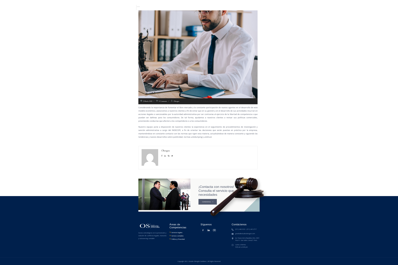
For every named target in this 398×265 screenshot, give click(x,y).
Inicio (149, 8)
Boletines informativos (241, 8)
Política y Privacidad (178, 239)
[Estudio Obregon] (136, 7)
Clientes (213, 8)
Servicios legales (176, 232)
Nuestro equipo (174, 8)
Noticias (224, 8)
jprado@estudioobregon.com (245, 234)
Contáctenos (261, 8)
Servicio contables (177, 236)
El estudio (159, 8)
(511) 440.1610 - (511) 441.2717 (246, 229)
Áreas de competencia (195, 8)
